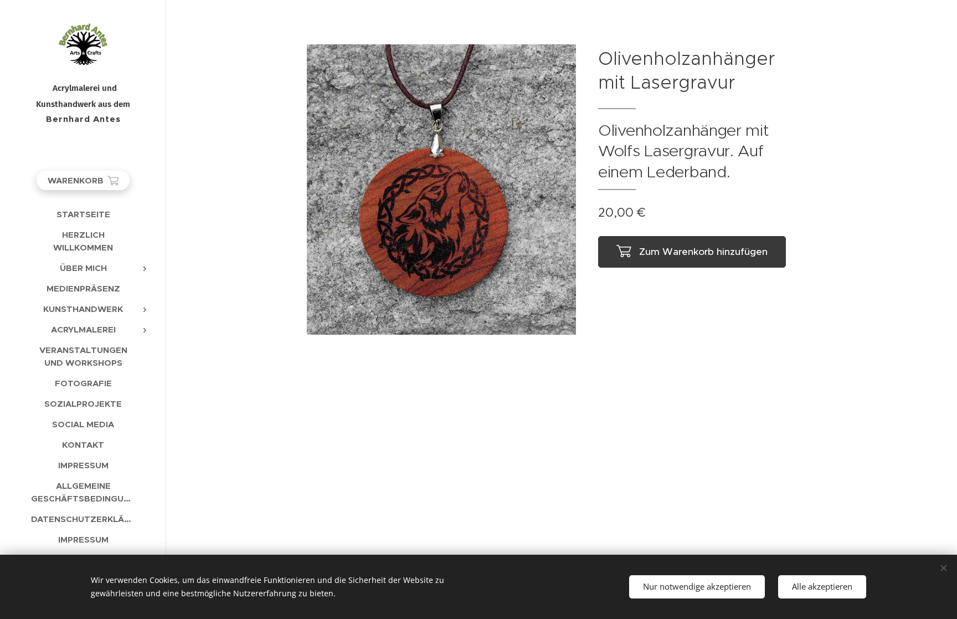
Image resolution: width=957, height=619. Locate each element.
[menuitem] (83, 214)
